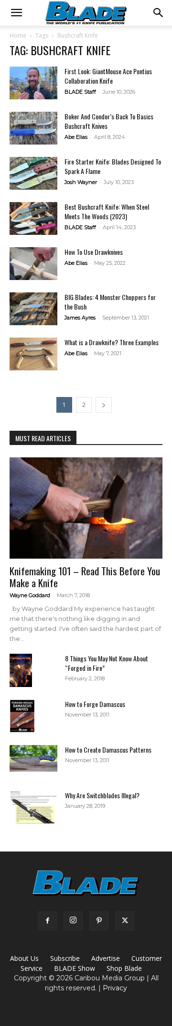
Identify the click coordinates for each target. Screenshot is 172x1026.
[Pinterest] (98, 920)
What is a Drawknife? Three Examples (111, 342)
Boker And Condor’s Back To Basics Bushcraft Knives (108, 121)
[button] (16, 13)
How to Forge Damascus (95, 704)
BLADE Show (74, 968)
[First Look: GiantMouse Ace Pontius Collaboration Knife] (33, 83)
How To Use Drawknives (93, 252)
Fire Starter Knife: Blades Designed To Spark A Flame (112, 166)
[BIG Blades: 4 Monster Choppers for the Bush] (33, 308)
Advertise (105, 958)
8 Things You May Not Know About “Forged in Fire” (106, 663)
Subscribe (65, 958)
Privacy (115, 988)
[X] (124, 920)
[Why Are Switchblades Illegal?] (33, 807)
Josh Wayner (80, 182)
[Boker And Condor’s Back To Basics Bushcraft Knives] (33, 128)
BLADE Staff (80, 91)
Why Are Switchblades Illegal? (102, 795)
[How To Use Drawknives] (33, 263)
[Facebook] (47, 920)
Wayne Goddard (30, 595)
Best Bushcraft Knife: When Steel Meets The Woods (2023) (106, 211)
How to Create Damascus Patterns (108, 750)
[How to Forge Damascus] (22, 716)
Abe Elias (75, 137)
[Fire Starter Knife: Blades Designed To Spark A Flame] (33, 173)
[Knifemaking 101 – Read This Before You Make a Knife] (86, 508)
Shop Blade (124, 968)
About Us (24, 958)
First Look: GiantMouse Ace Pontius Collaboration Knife (108, 76)
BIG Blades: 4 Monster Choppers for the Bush (110, 301)
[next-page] (104, 405)
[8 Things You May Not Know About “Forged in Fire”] (21, 670)
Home (18, 35)
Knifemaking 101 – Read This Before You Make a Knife (85, 576)
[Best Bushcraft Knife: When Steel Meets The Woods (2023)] (33, 218)
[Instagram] (73, 920)
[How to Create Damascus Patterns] (33, 758)
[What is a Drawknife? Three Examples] (33, 354)
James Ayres (80, 317)
